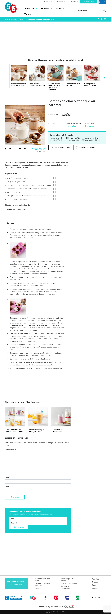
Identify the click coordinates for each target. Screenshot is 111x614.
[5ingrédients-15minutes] (33, 598)
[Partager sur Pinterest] (15, 148)
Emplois (38, 588)
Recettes (14, 19)
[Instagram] (105, 19)
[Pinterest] (101, 19)
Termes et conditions (69, 584)
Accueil (7, 19)
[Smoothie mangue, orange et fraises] (38, 416)
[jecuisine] (56, 598)
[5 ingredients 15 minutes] (13, 8)
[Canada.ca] (69, 606)
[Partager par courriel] (25, 148)
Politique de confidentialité (66, 587)
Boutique (74, 2)
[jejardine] (78, 598)
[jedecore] (67, 598)
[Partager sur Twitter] (10, 148)
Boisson (21, 19)
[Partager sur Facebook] (5, 148)
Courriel (9, 487)
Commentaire (11, 450)
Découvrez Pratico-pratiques (42, 584)
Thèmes (95, 582)
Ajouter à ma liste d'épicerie (17, 210)
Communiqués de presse (67, 580)
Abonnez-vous (61, 2)
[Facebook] (98, 19)
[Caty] (45, 598)
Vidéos (27, 14)
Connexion (48, 2)
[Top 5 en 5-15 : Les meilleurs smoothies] (15, 416)
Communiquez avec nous (42, 580)
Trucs (94, 585)
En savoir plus (16, 583)
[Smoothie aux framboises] (61, 416)
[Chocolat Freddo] (65, 115)
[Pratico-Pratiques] (14, 598)
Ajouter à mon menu (87, 147)
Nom (7, 477)
